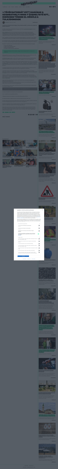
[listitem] (29, 223)
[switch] (39, 225)
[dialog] (29, 234)
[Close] (42, 210)
